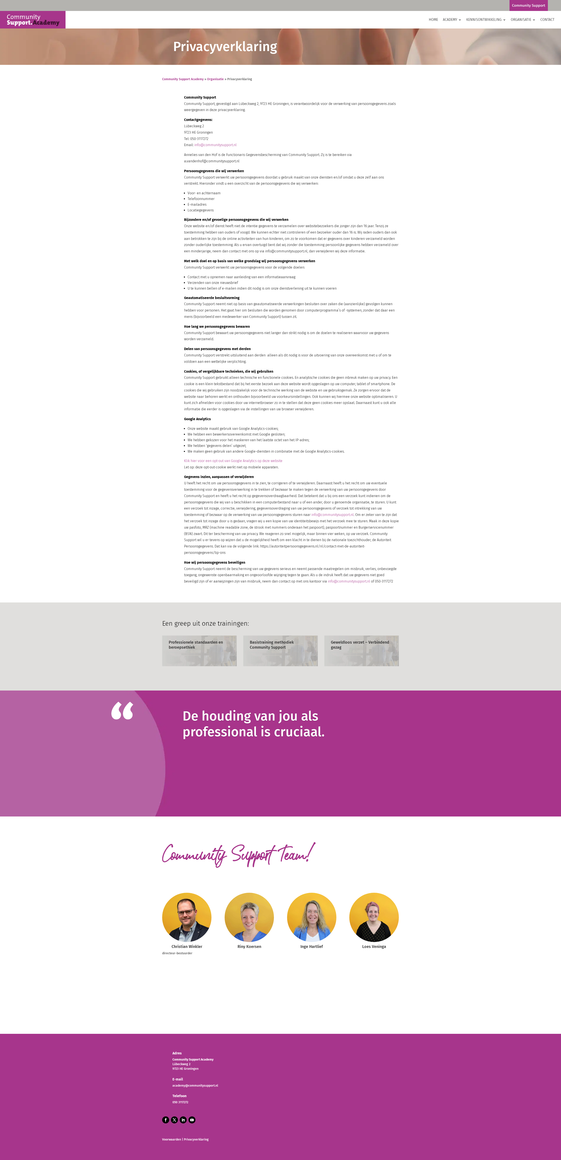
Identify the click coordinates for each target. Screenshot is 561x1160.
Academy (450, 20)
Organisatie (521, 20)
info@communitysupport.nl (215, 145)
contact (547, 20)
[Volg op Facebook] (165, 1119)
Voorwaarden (171, 1139)
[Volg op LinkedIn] (183, 1119)
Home (433, 20)
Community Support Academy (183, 79)
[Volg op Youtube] (191, 1119)
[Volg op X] (174, 1119)
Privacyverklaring (196, 1139)
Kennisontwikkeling (484, 20)
